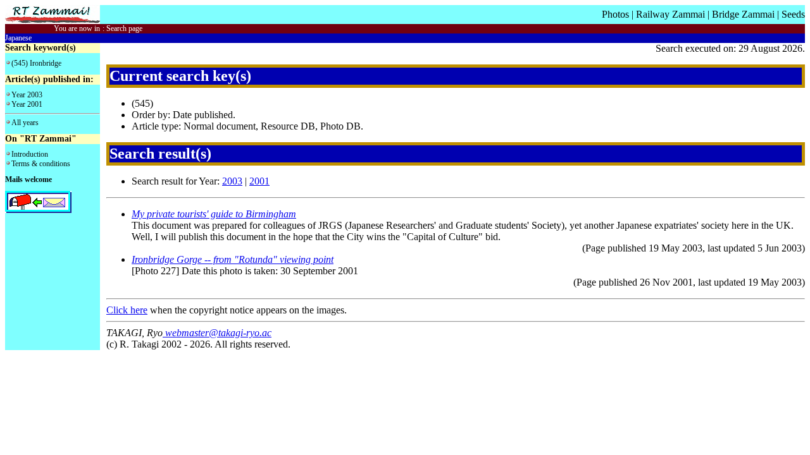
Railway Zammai (670, 14)
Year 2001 (26, 104)
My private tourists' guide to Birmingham (214, 214)
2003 (232, 181)
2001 (259, 181)
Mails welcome (28, 179)
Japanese (18, 37)
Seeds (793, 14)
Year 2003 (26, 94)
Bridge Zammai (743, 14)
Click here (126, 310)
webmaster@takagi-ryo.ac (217, 332)
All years (25, 122)
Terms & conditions (40, 163)
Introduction (29, 154)
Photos (615, 14)
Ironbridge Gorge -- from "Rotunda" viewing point (232, 259)
